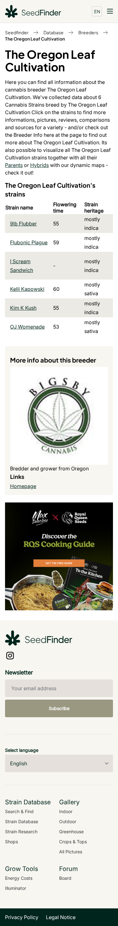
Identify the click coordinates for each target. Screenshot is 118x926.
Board (65, 878)
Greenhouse (71, 831)
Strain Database (21, 821)
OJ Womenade (27, 327)
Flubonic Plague (29, 242)
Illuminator (15, 888)
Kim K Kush (23, 308)
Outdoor (67, 821)
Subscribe (59, 708)
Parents (14, 165)
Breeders (88, 32)
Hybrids (39, 165)
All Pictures (70, 851)
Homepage (23, 486)
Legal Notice (61, 917)
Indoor (65, 811)
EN (97, 11)
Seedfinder (17, 32)
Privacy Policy (21, 917)
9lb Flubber (23, 223)
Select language (21, 750)
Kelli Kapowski (27, 289)
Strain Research (21, 831)
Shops (11, 841)
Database (53, 32)
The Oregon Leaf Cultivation (35, 39)
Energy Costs (18, 878)
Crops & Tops (73, 841)
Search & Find (19, 811)
